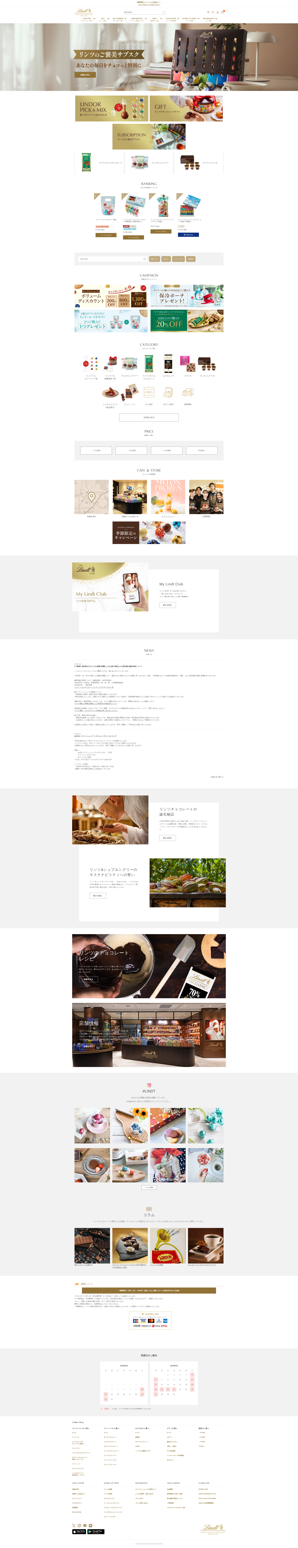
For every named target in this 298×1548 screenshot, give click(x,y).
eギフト (169, 1437)
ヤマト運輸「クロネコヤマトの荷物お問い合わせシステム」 (96, 711)
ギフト (166, 259)
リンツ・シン (76, 1464)
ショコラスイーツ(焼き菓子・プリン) (78, 1474)
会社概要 (170, 1489)
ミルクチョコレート (110, 1442)
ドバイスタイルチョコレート (81, 1453)
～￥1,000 (202, 1432)
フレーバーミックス (110, 1460)
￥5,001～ (202, 1446)
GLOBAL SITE (203, 1489)
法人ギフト (170, 1460)
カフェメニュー (77, 1498)
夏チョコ (154, 259)
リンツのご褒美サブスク (143, 1451)
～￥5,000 (202, 1442)
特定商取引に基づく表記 (174, 1494)
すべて (74, 1432)
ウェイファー (76, 1448)
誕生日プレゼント (172, 1442)
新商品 (190, 259)
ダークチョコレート (110, 1437)
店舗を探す (75, 1489)
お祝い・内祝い (172, 1446)
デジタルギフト (77, 1503)
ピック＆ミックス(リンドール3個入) (78, 1443)
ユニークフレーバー (110, 1455)
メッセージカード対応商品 (175, 1455)
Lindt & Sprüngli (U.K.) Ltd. (207, 1494)
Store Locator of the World (207, 1498)
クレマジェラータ (77, 1468)
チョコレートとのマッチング (113, 1507)
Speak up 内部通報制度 (206, 1503)
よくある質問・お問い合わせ (144, 1494)
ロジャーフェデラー (110, 1516)
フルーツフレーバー (110, 1464)
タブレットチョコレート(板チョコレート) (80, 1458)
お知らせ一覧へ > (217, 777)
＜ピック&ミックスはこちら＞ (149, 5)
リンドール (178, 259)
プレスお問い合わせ (141, 1503)
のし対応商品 (171, 1451)
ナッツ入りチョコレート (111, 1451)
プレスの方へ (139, 1498)
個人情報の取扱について (174, 1498)
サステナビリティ (109, 1498)
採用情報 (75, 1507)
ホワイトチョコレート (111, 1446)
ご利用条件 (170, 1503)
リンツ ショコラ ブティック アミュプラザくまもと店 (93, 687)
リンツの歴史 (108, 1494)
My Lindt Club (76, 1512)
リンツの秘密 (108, 1489)
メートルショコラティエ (111, 1503)
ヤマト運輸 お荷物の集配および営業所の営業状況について (95, 704)
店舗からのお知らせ (78, 1494)
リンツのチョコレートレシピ (113, 1512)
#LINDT (149, 1091)
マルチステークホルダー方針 (176, 1507)
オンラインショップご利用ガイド (145, 1489)
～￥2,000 (202, 1437)
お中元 (137, 1446)
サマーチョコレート (141, 1442)
